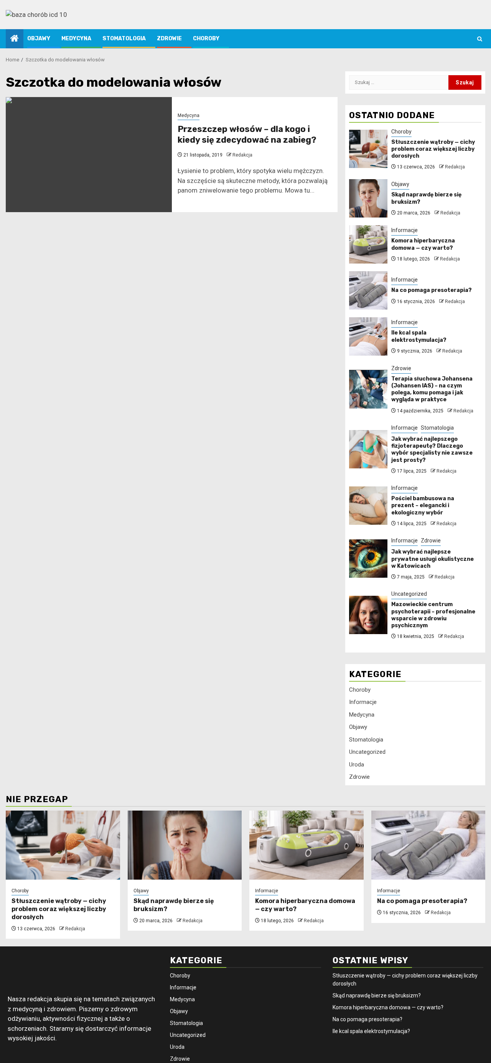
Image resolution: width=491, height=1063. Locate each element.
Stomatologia (124, 38)
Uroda (356, 764)
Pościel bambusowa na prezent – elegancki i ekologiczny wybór (422, 506)
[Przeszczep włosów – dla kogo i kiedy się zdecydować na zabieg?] (89, 154)
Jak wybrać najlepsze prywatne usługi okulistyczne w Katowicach (432, 559)
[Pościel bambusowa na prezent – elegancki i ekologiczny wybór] (368, 505)
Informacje (404, 230)
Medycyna (76, 38)
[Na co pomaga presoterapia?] (368, 290)
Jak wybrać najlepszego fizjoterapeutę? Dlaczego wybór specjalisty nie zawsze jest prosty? (432, 449)
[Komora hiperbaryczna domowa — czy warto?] (368, 244)
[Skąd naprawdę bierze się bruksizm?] (368, 198)
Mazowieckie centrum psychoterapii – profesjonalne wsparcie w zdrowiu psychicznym (433, 615)
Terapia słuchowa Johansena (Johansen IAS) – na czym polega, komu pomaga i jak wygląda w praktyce (432, 389)
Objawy (38, 38)
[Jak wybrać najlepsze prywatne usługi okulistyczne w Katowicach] (368, 558)
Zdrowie (169, 38)
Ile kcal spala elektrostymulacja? (419, 336)
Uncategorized (409, 594)
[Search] (479, 38)
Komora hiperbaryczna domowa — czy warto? (423, 244)
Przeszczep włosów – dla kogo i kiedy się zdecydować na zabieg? (247, 134)
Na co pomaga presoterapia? (431, 290)
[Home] (14, 39)
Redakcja (242, 155)
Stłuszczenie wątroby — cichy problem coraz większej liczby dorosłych (433, 149)
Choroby (206, 38)
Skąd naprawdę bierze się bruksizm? (377, 995)
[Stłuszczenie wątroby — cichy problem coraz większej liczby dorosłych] (368, 149)
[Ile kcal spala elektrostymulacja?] (368, 336)
